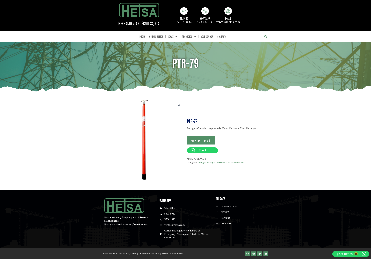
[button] (265, 36)
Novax (170, 36)
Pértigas (202, 162)
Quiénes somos (156, 36)
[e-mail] (228, 11)
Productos (187, 36)
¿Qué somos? (207, 36)
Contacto (222, 36)
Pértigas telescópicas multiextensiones (225, 162)
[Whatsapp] (205, 11)
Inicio (142, 36)
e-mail (228, 18)
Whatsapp (205, 18)
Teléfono (184, 18)
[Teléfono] (184, 11)
